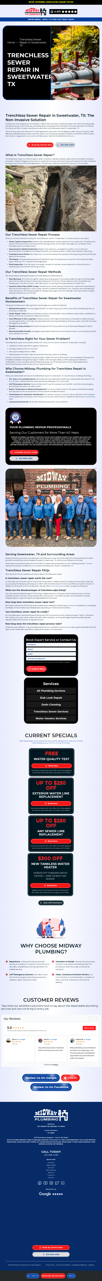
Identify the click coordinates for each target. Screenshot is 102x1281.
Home (11, 42)
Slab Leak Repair (51, 697)
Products (51, 1177)
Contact (89, 563)
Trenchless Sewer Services (51, 711)
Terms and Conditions (63, 1265)
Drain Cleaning (51, 704)
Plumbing (51, 1163)
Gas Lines (51, 1168)
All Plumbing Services (51, 690)
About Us (51, 1172)
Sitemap (91, 1265)
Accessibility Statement (79, 1265)
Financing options (56, 586)
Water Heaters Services (51, 718)
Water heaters (51, 1165)
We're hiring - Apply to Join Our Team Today (51, 19)
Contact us (51, 1175)
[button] (71, 1275)
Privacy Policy (50, 1265)
